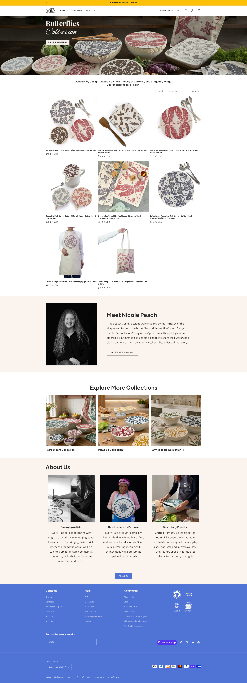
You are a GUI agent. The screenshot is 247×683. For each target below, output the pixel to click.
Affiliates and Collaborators (136, 621)
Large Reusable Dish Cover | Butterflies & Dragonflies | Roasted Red (174, 151)
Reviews (88, 621)
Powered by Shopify (71, 677)
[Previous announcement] (46, 2)
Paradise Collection (110, 449)
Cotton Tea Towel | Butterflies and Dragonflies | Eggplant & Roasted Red (119, 217)
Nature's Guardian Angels (135, 616)
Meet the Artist (130, 606)
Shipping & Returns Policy (96, 616)
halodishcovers (57, 677)
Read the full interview (122, 352)
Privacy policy (99, 677)
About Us (123, 575)
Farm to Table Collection (166, 449)
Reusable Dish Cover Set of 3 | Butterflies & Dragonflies (71, 150)
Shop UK (49, 616)
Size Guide (89, 601)
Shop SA (49, 621)
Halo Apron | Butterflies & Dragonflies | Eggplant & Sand (71, 282)
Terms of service (113, 677)
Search (49, 597)
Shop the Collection (57, 42)
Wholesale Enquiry (54, 606)
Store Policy (90, 611)
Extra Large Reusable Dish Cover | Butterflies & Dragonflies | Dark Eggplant (171, 217)
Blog (126, 601)
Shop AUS (50, 611)
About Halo (129, 597)
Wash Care (89, 606)
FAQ (86, 597)
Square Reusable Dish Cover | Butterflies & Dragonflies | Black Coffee (123, 151)
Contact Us (50, 601)
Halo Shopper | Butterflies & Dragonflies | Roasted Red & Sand (122, 283)
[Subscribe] (93, 642)
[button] (64, 11)
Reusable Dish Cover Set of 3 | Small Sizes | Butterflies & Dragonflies (71, 217)
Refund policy (86, 677)
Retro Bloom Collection (60, 449)
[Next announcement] (201, 2)
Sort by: (161, 91)
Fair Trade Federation (134, 626)
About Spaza (129, 611)
